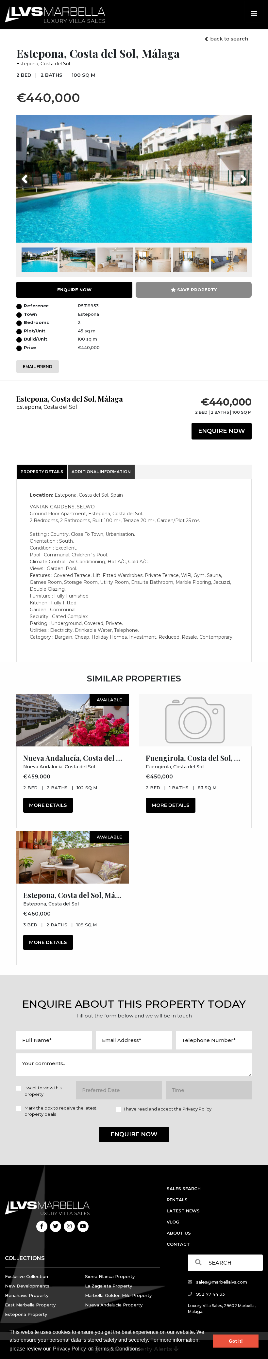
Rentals (177, 1199)
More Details (48, 805)
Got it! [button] (236, 1341)
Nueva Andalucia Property (113, 1304)
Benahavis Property (26, 1295)
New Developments (27, 1285)
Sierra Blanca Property (110, 1276)
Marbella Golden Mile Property (118, 1295)
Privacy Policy (69, 1348)
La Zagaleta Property (108, 1285)
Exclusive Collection (26, 1276)
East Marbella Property (30, 1304)
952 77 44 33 (210, 1294)
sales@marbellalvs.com (221, 1282)
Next (235, 175)
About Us (179, 1233)
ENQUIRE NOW (74, 289)
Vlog (173, 1221)
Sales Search (184, 1188)
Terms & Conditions (118, 1348)
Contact (178, 1244)
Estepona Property (26, 1314)
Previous (37, 175)
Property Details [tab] (42, 471)
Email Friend (37, 366)
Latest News (183, 1210)
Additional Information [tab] (101, 471)
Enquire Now (221, 431)
